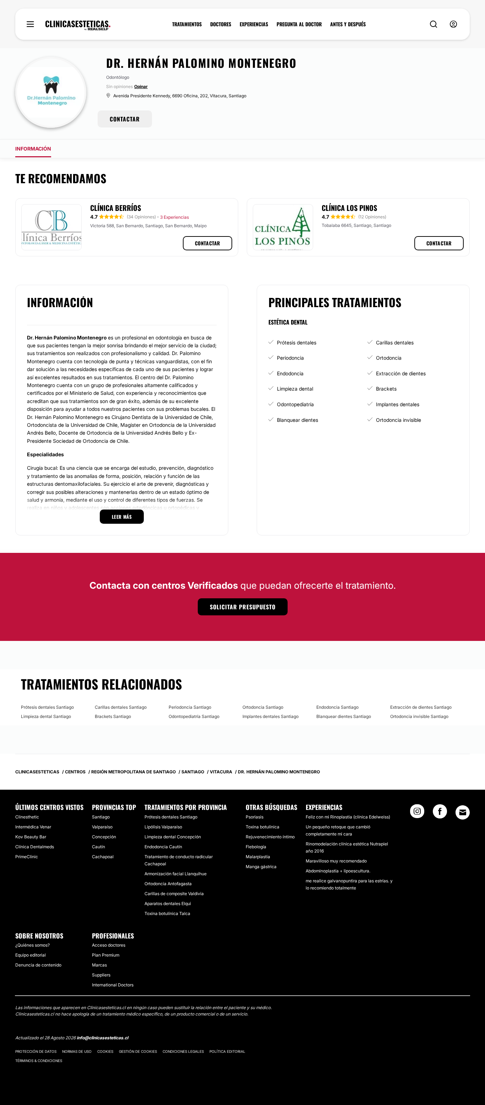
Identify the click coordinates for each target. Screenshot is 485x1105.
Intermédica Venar (33, 826)
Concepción (104, 836)
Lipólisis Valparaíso (163, 826)
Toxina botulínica (262, 826)
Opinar (141, 86)
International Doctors (112, 984)
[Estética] (77, 26)
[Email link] (463, 812)
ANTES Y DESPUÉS (348, 24)
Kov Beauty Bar (30, 836)
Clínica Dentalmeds (34, 846)
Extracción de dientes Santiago (421, 707)
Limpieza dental (295, 389)
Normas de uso (77, 1051)
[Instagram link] (417, 813)
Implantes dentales (397, 404)
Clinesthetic (27, 817)
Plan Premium (105, 955)
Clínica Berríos (115, 207)
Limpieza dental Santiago (46, 716)
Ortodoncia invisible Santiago (419, 716)
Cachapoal (103, 856)
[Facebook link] (440, 813)
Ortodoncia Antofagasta (168, 883)
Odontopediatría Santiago (194, 716)
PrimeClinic (26, 856)
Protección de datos (35, 1051)
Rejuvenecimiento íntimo (270, 836)
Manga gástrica (261, 866)
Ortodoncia (389, 358)
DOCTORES (220, 24)
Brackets (386, 389)
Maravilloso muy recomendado (336, 861)
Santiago (101, 817)
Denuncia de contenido (38, 965)
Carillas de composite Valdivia (174, 893)
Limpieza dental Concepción (173, 836)
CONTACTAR (125, 119)
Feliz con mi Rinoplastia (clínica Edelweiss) (348, 817)
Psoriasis (254, 817)
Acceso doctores (108, 945)
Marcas (99, 965)
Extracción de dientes (401, 373)
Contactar (207, 243)
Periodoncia (290, 358)
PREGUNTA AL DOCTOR (299, 24)
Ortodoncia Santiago (263, 707)
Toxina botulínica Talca (167, 913)
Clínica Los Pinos (349, 207)
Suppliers (101, 975)
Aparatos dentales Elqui (168, 903)
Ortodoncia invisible (398, 420)
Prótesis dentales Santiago (47, 707)
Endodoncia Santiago (337, 707)
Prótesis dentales (296, 342)
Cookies (105, 1051)
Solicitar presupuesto (243, 607)
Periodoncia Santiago (190, 707)
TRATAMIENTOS (187, 24)
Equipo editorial (30, 955)
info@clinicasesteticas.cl (102, 1037)
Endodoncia (290, 373)
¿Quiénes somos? (32, 945)
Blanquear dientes (297, 420)
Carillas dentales (395, 342)
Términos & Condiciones (38, 1060)
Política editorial (227, 1051)
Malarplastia (258, 856)
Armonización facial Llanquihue (176, 873)
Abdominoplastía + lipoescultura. (338, 870)
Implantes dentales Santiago (271, 716)
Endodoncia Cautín (163, 846)
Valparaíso (102, 826)
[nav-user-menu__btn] (453, 24)
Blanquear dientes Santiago (343, 716)
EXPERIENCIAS (254, 24)
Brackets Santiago (113, 716)
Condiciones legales (183, 1051)
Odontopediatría (295, 404)
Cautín (98, 846)
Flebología (256, 846)
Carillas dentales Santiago (121, 707)
